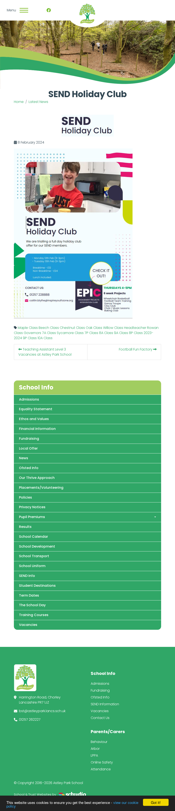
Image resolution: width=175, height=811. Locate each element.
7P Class (91, 332)
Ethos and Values (34, 418)
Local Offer (28, 448)
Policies (25, 497)
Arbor (95, 748)
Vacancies (28, 624)
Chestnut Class (72, 327)
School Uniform (32, 565)
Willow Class (113, 327)
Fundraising (29, 438)
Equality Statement (35, 409)
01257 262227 (30, 719)
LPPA (94, 755)
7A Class (49, 332)
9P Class (30, 338)
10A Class (45, 338)
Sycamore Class (70, 332)
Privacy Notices (32, 507)
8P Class (136, 332)
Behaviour (99, 741)
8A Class (106, 332)
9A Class (121, 332)
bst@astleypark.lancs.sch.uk (42, 711)
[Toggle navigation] (23, 10)
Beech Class (49, 327)
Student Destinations (37, 585)
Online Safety (102, 762)
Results (25, 526)
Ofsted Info (28, 467)
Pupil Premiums (32, 516)
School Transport (34, 556)
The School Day (32, 605)
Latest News (38, 101)
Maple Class (28, 327)
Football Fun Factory (136, 349)
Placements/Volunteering (41, 487)
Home (19, 101)
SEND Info (27, 575)
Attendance (101, 769)
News (23, 458)
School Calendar (33, 536)
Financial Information (37, 428)
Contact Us (100, 717)
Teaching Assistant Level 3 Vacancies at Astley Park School (44, 352)
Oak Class (94, 327)
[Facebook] (48, 10)
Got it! (156, 802)
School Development (37, 546)
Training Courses (33, 614)
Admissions (29, 399)
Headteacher (135, 327)
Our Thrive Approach (37, 477)
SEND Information (105, 704)
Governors (32, 332)
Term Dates (29, 595)
